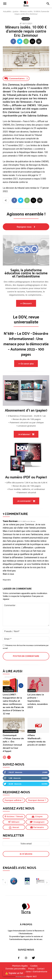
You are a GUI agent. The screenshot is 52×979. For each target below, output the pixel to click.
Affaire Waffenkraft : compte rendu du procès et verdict (36, 740)
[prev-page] (4, 757)
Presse (31, 969)
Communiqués (11, 731)
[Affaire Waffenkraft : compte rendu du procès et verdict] (38, 725)
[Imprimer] (39, 41)
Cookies (34, 966)
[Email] (32, 41)
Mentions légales (20, 966)
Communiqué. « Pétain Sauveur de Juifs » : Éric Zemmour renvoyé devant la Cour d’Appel (13, 743)
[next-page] (9, 757)
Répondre (7, 580)
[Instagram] (26, 958)
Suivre (44, 778)
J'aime (44, 772)
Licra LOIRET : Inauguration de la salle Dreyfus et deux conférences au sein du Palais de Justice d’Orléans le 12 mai (13, 704)
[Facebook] (13, 41)
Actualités (7, 11)
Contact (41, 969)
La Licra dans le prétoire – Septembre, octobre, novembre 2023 (37, 701)
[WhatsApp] (26, 41)
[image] (26, 250)
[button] (48, 3)
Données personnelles (15, 969)
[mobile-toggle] (4, 3)
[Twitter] (19, 41)
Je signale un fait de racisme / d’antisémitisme (26, 971)
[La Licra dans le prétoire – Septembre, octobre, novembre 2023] (38, 684)
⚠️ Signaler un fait (14, 973)
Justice (15, 11)
